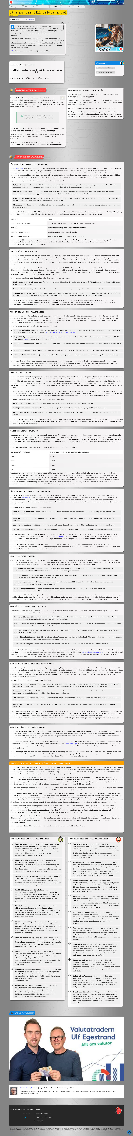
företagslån (30, 7)
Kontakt (26, 1113)
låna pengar (16, 7)
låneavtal (26, 497)
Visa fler (30, 64)
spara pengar (59, 536)
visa (31, 19)
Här (12, 51)
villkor (12, 1132)
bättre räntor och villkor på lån (60, 332)
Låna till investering (106, 72)
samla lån (79, 7)
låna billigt (71, 743)
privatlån (67, 7)
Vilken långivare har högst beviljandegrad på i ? (37, 71)
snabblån (55, 7)
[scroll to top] (129, 1132)
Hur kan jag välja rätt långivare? (30, 78)
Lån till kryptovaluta (106, 67)
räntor (27, 339)
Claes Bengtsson (28, 1088)
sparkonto (43, 7)
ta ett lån (18, 168)
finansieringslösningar (93, 652)
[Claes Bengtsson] (14, 1094)
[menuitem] (16, 6)
